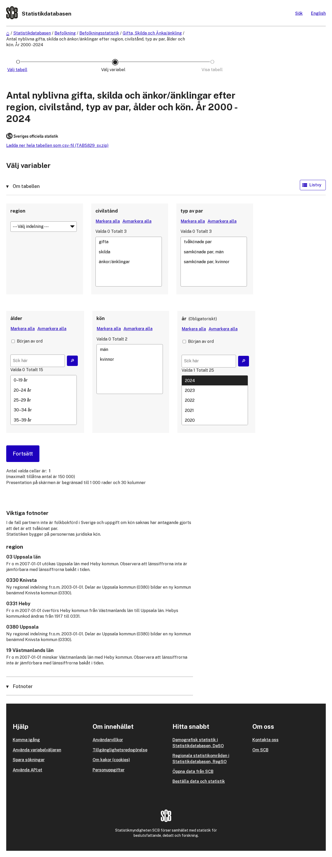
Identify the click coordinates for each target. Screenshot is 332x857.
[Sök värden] (72, 361)
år (184, 318)
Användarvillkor (108, 739)
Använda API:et (27, 769)
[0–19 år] (44, 380)
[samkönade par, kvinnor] (214, 262)
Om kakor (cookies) (111, 759)
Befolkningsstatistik (99, 33)
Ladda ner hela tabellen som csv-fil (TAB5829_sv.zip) (57, 145)
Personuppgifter (109, 769)
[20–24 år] (44, 390)
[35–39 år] (44, 420)
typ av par (192, 211)
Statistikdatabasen (32, 33)
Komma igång (26, 739)
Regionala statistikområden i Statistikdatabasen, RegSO (200, 758)
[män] (130, 349)
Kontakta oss (265, 739)
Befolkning (65, 33)
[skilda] (129, 252)
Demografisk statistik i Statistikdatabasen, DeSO (198, 742)
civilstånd (106, 211)
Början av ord (30, 341)
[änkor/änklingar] (129, 262)
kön (100, 318)
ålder (16, 318)
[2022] (215, 400)
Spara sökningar (29, 759)
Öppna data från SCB (192, 771)
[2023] (215, 390)
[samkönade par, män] (214, 252)
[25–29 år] (44, 400)
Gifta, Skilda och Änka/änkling (152, 33)
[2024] (215, 380)
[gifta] (129, 242)
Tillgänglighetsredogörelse (120, 749)
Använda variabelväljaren (37, 749)
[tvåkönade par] (214, 242)
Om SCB (260, 749)
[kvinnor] (130, 359)
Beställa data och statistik (198, 781)
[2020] (215, 420)
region (17, 211)
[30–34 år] (44, 410)
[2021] (215, 410)
